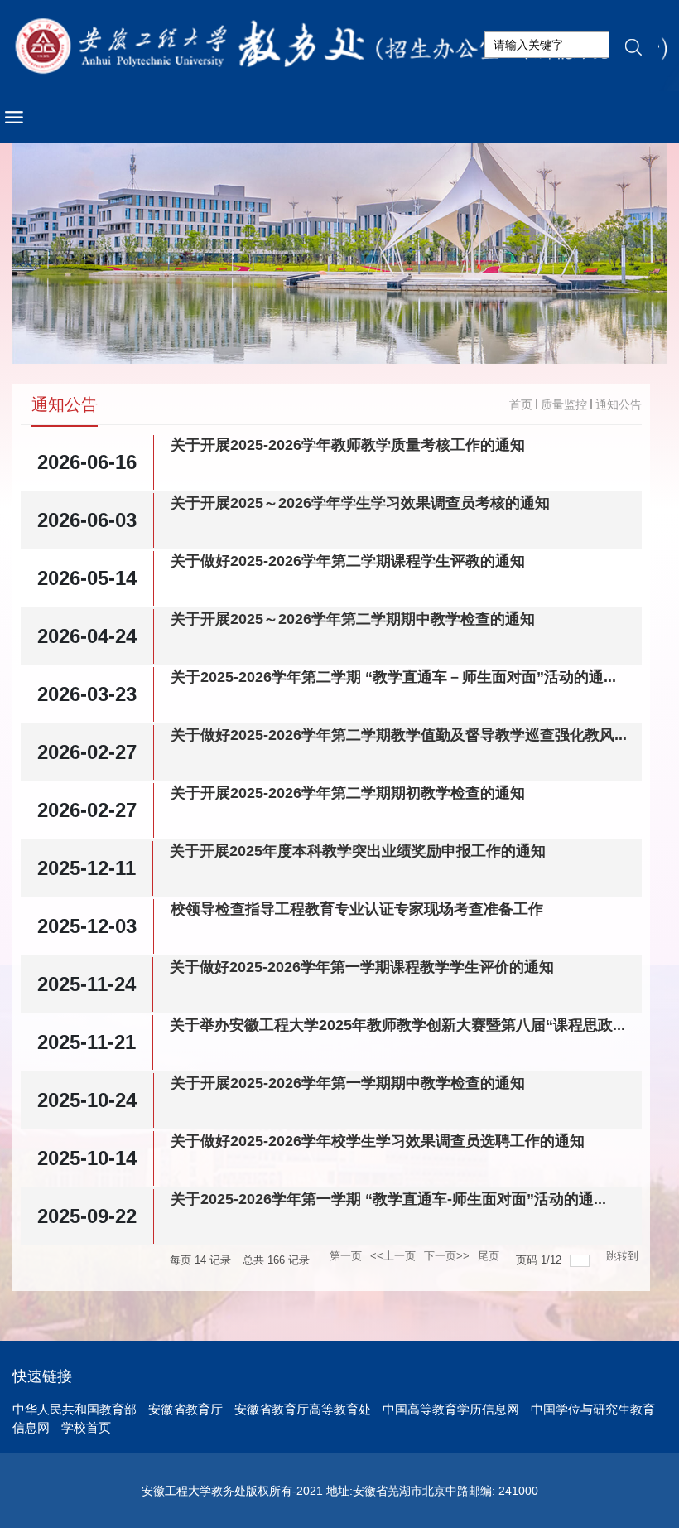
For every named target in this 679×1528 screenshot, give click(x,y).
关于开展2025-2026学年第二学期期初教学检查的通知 (348, 793)
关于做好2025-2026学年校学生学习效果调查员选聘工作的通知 (378, 1141)
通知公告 (618, 404)
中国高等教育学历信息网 (451, 1409)
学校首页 (86, 1427)
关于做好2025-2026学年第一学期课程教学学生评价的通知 (362, 967)
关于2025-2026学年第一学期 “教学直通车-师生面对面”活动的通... (388, 1199)
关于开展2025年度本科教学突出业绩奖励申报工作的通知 (358, 851)
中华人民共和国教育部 (74, 1409)
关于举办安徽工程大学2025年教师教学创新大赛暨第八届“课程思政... (397, 1025)
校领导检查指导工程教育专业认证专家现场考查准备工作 (357, 909)
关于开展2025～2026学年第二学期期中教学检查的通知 (353, 619)
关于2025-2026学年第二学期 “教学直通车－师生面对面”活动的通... (393, 677)
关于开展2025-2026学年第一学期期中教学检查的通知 (348, 1083)
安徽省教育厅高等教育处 (302, 1409)
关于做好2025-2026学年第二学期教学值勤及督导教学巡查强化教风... (399, 735)
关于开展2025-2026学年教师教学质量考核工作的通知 (348, 445)
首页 (520, 404)
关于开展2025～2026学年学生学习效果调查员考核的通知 (360, 503)
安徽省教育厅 (185, 1409)
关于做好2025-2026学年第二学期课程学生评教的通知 (348, 561)
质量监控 (564, 404)
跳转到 (624, 1256)
